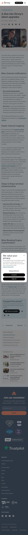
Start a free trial (19, 2)
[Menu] (25, 2)
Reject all (14, 278)
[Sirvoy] (5, 3)
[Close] (24, 255)
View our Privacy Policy (8, 266)
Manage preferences (14, 271)
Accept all (14, 275)
